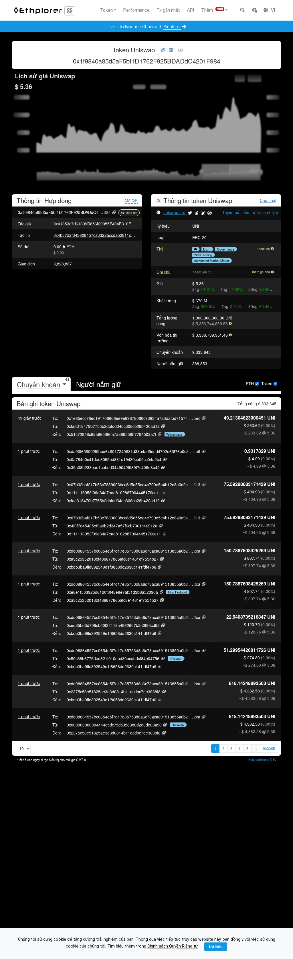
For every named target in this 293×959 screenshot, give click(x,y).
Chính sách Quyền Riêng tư (172, 946)
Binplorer (172, 26)
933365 (269, 748)
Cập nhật (268, 200)
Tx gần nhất (168, 10)
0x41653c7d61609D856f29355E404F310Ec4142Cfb (101, 224)
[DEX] (194, 249)
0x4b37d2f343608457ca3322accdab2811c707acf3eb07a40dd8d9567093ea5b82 (127, 235)
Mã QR (131, 200)
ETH (250, 383)
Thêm (212, 10)
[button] (254, 10)
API (190, 10)
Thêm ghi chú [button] (261, 272)
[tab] (41, 384)
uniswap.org (174, 212)
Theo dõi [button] (131, 213)
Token (266, 383)
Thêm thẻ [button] (263, 249)
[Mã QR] (171, 50)
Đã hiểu (216, 946)
